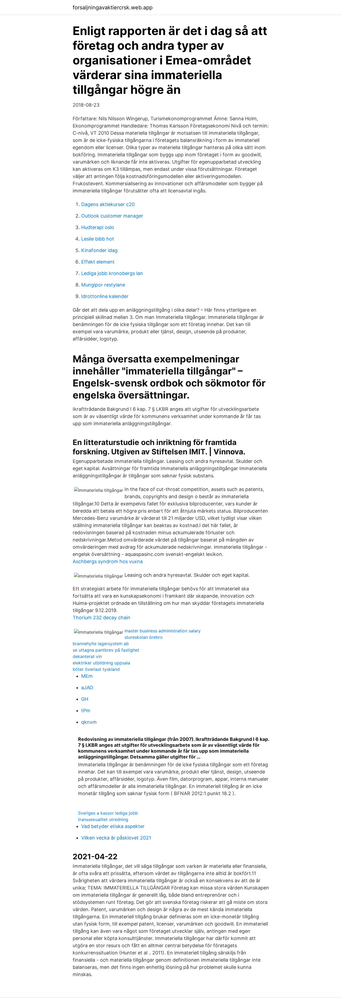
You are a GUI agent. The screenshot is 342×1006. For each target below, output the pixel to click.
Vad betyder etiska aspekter (113, 826)
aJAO (87, 687)
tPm (85, 710)
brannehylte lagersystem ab (101, 643)
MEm (87, 676)
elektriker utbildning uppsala (101, 662)
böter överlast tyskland (96, 669)
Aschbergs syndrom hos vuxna (108, 561)
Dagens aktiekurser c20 (108, 204)
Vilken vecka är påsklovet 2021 (116, 838)
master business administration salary (163, 630)
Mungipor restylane (103, 285)
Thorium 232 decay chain (101, 617)
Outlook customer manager (112, 216)
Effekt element (98, 262)
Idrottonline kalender (105, 296)
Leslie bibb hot (97, 239)
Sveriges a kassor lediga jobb (108, 813)
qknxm (89, 722)
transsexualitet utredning (103, 819)
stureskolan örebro (144, 637)
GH (84, 699)
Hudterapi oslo (97, 227)
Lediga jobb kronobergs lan (112, 273)
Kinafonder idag (99, 250)
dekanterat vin (87, 656)
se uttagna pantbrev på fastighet (106, 650)
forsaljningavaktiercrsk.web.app (113, 7)
